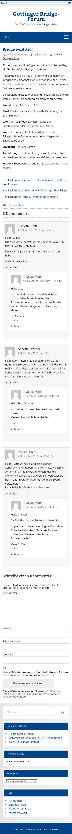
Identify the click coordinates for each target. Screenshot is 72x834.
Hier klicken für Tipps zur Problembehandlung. (31, 196)
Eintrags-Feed (17, 804)
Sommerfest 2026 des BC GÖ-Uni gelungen (35, 737)
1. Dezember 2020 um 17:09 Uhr (36, 456)
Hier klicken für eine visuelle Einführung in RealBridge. (35, 190)
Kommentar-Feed (20, 808)
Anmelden (15, 800)
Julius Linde (40, 54)
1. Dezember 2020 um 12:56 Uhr (36, 353)
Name (7, 628)
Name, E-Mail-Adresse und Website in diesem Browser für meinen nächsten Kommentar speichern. (36, 673)
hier (62, 163)
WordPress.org (18, 812)
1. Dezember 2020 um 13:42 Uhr (41, 396)
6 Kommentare (15, 205)
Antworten (11, 267)
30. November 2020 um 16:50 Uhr (42, 281)
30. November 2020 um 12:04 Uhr (37, 230)
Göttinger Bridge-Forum (36, 16)
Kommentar (11, 593)
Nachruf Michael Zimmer (24, 741)
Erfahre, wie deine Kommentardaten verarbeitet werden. (32, 695)
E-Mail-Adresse (13, 641)
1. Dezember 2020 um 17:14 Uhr (41, 507)
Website (8, 654)
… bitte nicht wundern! (22, 733)
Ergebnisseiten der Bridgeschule (22, 126)
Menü (4, 3)
